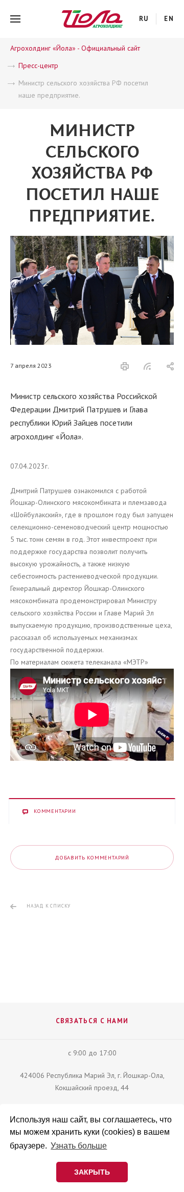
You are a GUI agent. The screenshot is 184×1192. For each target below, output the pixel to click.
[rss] (147, 366)
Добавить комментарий (92, 857)
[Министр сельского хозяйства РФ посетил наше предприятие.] (92, 241)
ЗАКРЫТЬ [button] (92, 1172)
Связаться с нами (92, 1021)
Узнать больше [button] (79, 1145)
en (169, 18)
